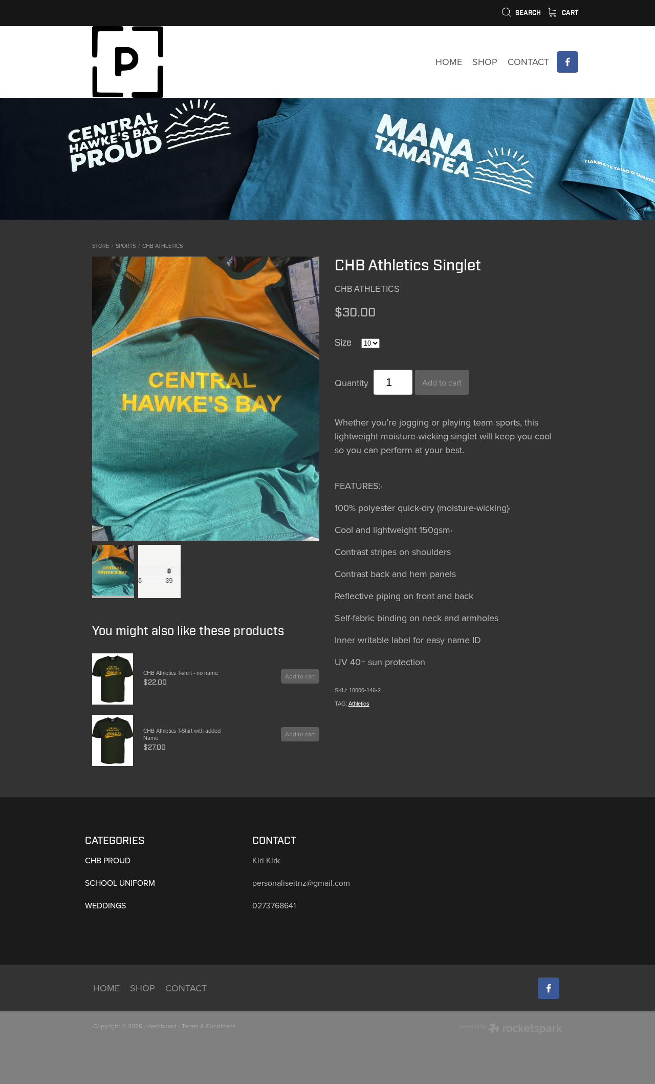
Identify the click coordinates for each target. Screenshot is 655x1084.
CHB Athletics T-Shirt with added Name (182, 734)
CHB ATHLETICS (162, 246)
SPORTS (126, 246)
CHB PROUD (107, 860)
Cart (569, 13)
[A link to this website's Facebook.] (567, 62)
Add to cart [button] (442, 382)
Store (100, 246)
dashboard (162, 1026)
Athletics (358, 703)
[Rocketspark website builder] (511, 1029)
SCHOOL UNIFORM (120, 882)
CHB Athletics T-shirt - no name (180, 673)
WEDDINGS (105, 905)
